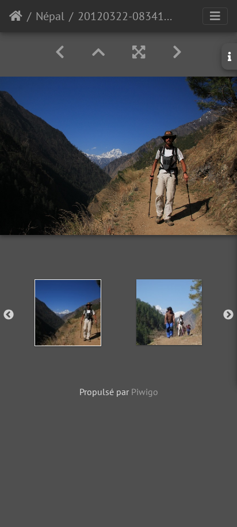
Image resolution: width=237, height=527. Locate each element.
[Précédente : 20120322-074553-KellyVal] (59, 52)
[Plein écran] (138, 52)
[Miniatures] (98, 52)
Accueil (15, 16)
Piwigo (144, 391)
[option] (67, 313)
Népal (50, 16)
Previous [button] (8, 315)
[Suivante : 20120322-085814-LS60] (177, 52)
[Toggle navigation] (215, 16)
